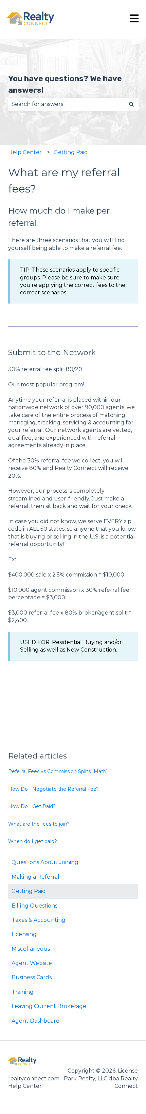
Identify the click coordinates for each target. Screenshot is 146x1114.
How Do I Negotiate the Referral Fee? (53, 789)
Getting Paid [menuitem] (29, 891)
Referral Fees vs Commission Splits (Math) (58, 771)
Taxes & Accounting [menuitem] (39, 920)
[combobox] (66, 104)
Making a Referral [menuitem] (35, 877)
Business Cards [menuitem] (32, 977)
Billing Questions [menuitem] (34, 905)
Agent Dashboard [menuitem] (36, 1021)
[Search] (131, 104)
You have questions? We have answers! (65, 84)
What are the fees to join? (39, 824)
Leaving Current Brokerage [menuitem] (49, 1006)
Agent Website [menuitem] (32, 963)
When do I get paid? (32, 841)
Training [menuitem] (23, 992)
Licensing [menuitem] (24, 934)
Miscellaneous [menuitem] (31, 949)
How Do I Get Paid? (32, 806)
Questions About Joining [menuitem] (45, 862)
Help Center (25, 152)
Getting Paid (71, 152)
